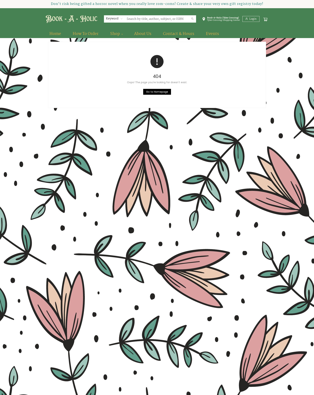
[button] (221, 19)
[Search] (192, 19)
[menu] (157, 34)
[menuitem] (55, 34)
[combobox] (114, 18)
